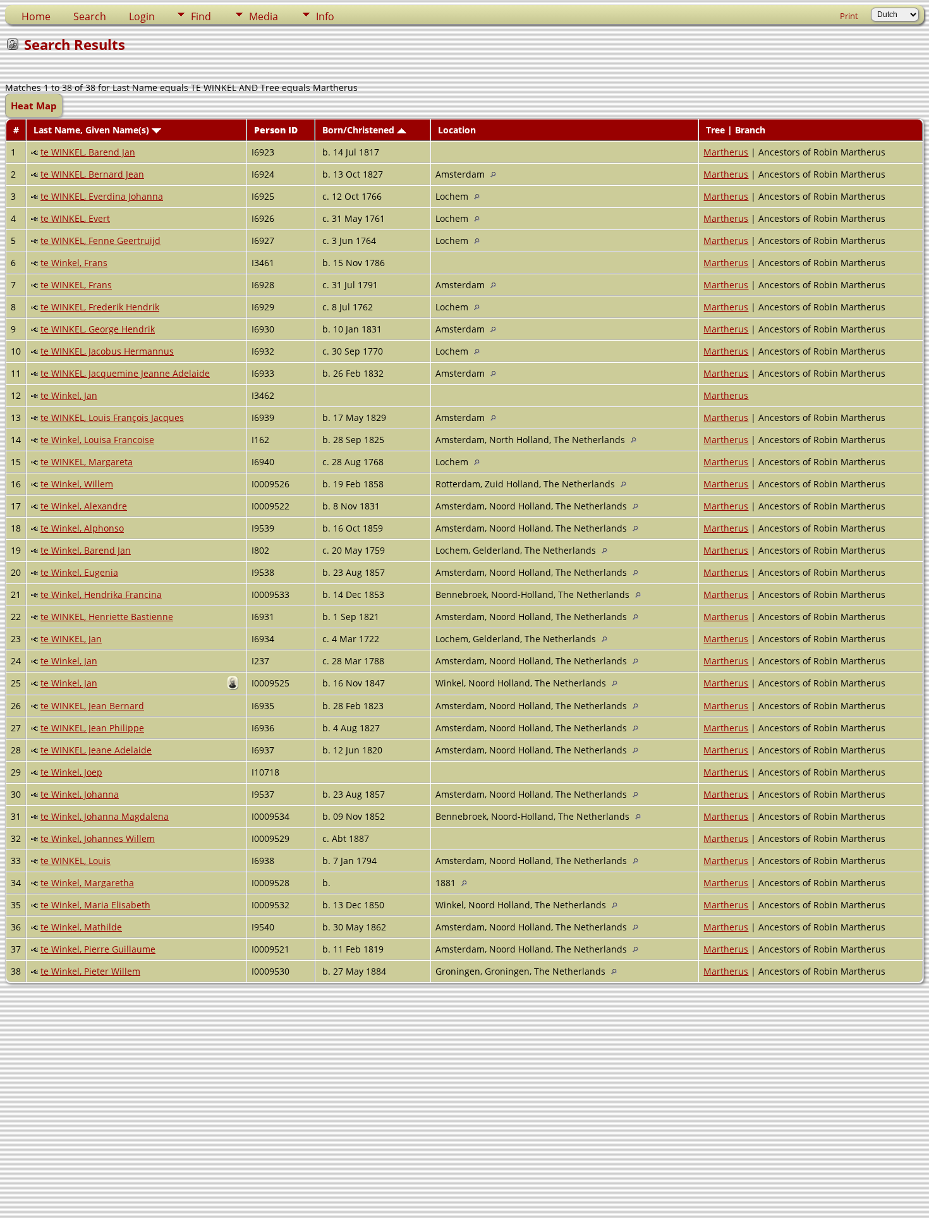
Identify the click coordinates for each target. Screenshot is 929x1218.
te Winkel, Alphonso (82, 528)
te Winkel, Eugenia (79, 572)
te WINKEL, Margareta (86, 462)
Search (89, 16)
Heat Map (34, 105)
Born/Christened (359, 130)
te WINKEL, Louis (75, 861)
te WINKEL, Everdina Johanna (101, 196)
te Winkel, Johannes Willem (97, 838)
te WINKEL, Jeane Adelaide (96, 750)
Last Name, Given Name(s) (92, 130)
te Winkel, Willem (76, 484)
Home (36, 16)
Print (849, 15)
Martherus (725, 152)
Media (263, 16)
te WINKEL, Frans (76, 285)
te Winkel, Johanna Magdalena (104, 816)
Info (325, 16)
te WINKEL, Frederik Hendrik (99, 307)
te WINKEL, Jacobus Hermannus (107, 351)
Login (142, 16)
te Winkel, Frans (73, 263)
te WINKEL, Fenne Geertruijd (100, 240)
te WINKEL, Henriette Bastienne (106, 617)
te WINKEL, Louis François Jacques (112, 417)
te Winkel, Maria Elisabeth (95, 905)
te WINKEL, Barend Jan (87, 152)
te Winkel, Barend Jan (85, 550)
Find (201, 16)
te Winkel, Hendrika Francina (101, 594)
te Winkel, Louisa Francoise (97, 440)
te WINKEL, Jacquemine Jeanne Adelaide (125, 373)
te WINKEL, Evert (75, 218)
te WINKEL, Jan (71, 639)
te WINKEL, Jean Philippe (92, 728)
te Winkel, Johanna (79, 794)
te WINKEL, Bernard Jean (92, 174)
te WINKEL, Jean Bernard (92, 706)
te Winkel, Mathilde (81, 927)
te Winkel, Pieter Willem (90, 971)
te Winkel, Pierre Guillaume (97, 949)
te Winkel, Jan (68, 395)
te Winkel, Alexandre (83, 506)
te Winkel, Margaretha (87, 883)
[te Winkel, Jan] (234, 685)
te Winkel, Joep (71, 772)
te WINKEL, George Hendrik (97, 329)
